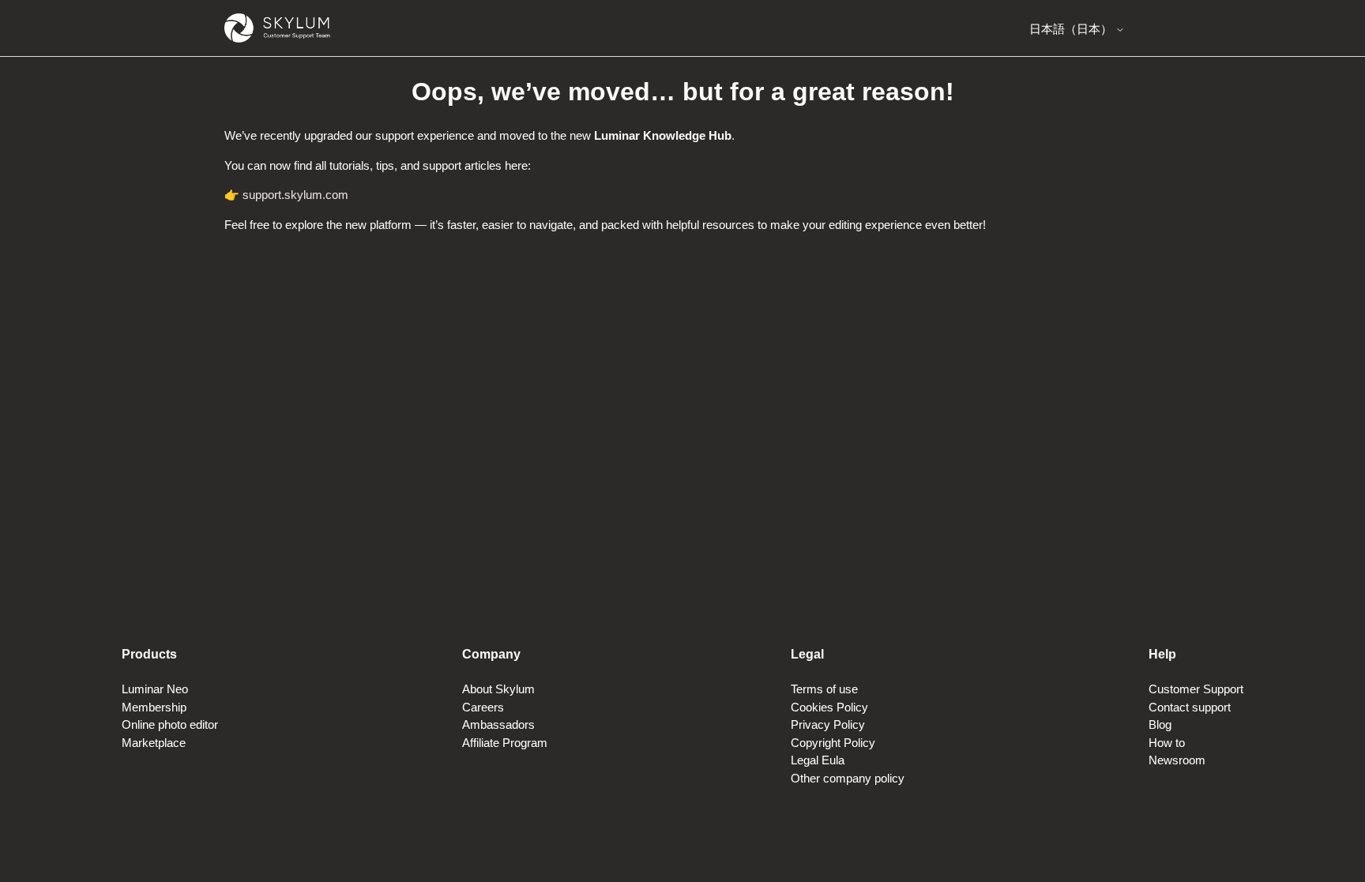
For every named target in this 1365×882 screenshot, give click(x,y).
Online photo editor (170, 724)
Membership (154, 707)
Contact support (1190, 707)
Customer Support (1196, 689)
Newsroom (1177, 760)
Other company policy (847, 778)
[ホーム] (277, 28)
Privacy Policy (828, 724)
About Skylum (498, 689)
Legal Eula (817, 760)
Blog (1160, 724)
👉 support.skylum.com (286, 194)
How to (1167, 742)
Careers (483, 707)
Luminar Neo (155, 689)
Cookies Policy (829, 707)
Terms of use (824, 689)
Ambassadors (498, 724)
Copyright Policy (833, 742)
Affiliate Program (504, 742)
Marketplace (154, 742)
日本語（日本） (1072, 29)
